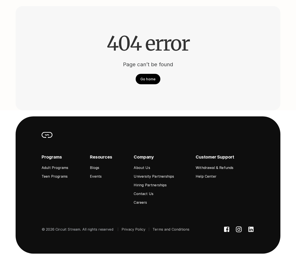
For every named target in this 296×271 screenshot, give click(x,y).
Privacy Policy (133, 229)
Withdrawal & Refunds (214, 167)
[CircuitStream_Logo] (47, 134)
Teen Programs (55, 176)
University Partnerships (154, 176)
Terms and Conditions (171, 229)
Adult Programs (55, 167)
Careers (140, 202)
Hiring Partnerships (150, 185)
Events (96, 176)
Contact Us (143, 194)
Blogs (94, 167)
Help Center (206, 176)
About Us (142, 167)
